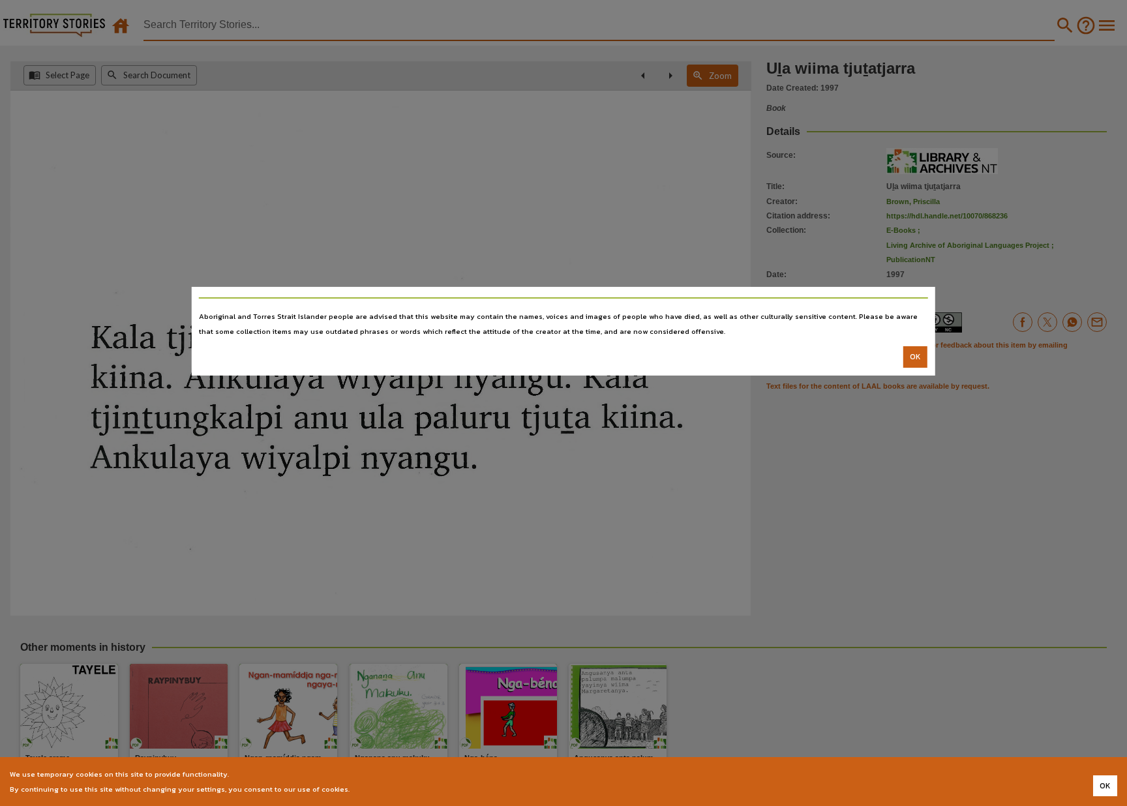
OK (915, 357)
